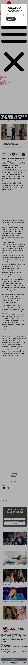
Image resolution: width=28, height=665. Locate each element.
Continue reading (14, 23)
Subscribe (10, 19)
